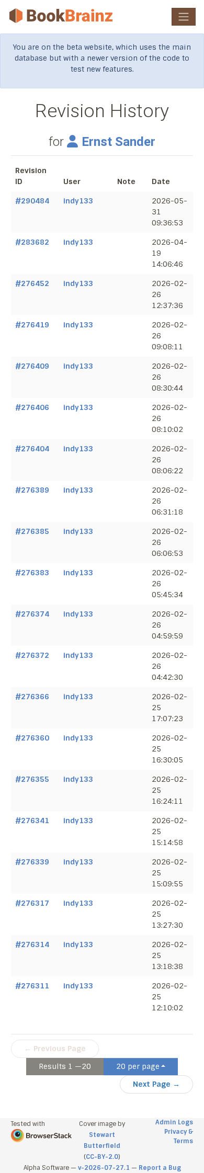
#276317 (32, 903)
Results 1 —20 (65, 1066)
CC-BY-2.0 (102, 1157)
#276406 (32, 407)
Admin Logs (174, 1122)
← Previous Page (55, 1048)
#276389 (32, 490)
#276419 (32, 324)
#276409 (32, 366)
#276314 (32, 944)
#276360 (32, 738)
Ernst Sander (118, 141)
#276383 (32, 572)
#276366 (32, 696)
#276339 (32, 862)
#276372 (32, 655)
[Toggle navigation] (184, 17)
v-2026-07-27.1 (104, 1168)
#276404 (32, 448)
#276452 (32, 283)
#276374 (32, 614)
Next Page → (156, 1084)
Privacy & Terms (178, 1136)
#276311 (32, 985)
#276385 (32, 531)
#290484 (32, 201)
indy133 (78, 201)
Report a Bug (160, 1168)
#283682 (32, 242)
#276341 (32, 820)
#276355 (32, 779)
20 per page (138, 1066)
